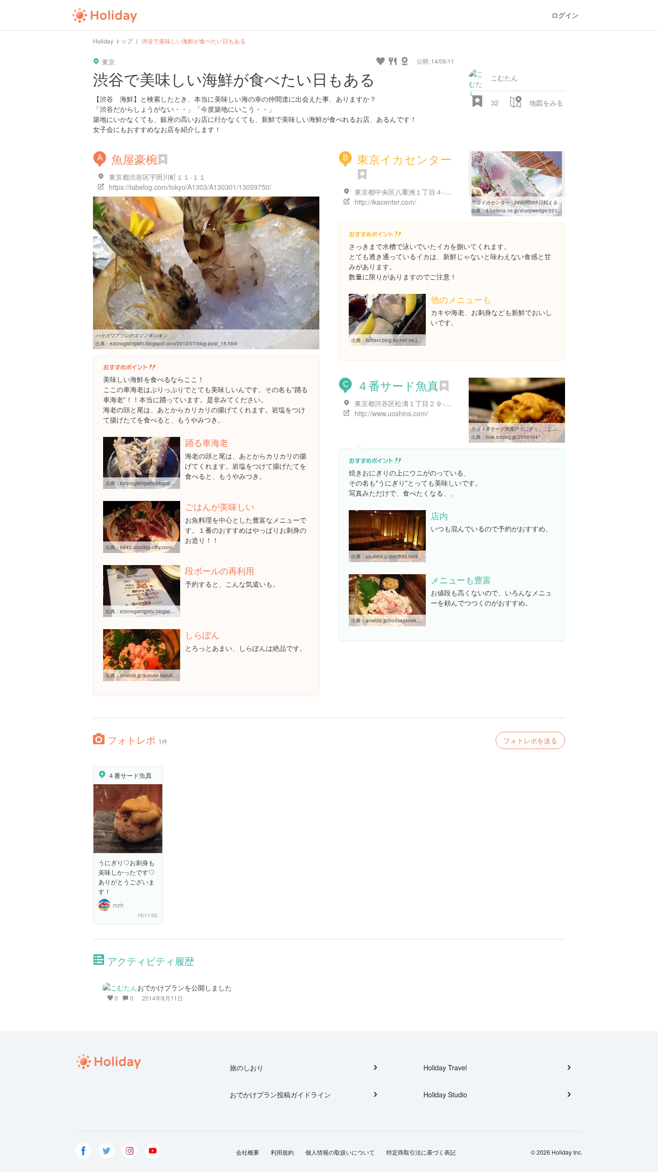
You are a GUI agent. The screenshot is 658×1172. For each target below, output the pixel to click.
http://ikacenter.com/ (385, 202)
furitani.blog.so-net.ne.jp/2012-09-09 (406, 340)
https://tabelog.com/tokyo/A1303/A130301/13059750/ (190, 187)
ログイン (565, 15)
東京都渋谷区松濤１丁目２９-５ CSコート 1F (424, 403)
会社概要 (247, 1152)
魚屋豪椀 (134, 158)
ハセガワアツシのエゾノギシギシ (131, 335)
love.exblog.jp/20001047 (513, 437)
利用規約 (282, 1152)
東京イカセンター (404, 158)
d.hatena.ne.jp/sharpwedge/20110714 (529, 210)
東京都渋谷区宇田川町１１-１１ (157, 177)
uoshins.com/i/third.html (392, 556)
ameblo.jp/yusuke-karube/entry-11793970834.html (176, 675)
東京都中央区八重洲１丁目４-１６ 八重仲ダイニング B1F (441, 192)
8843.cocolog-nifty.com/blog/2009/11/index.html (173, 547)
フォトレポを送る (530, 740)
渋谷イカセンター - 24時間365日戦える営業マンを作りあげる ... (541, 202)
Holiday (104, 15)
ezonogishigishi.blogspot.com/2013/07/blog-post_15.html (173, 343)
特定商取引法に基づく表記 (421, 1152)
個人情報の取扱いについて (340, 1152)
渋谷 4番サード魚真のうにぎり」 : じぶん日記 (521, 428)
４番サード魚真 (398, 385)
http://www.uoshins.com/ (391, 413)
